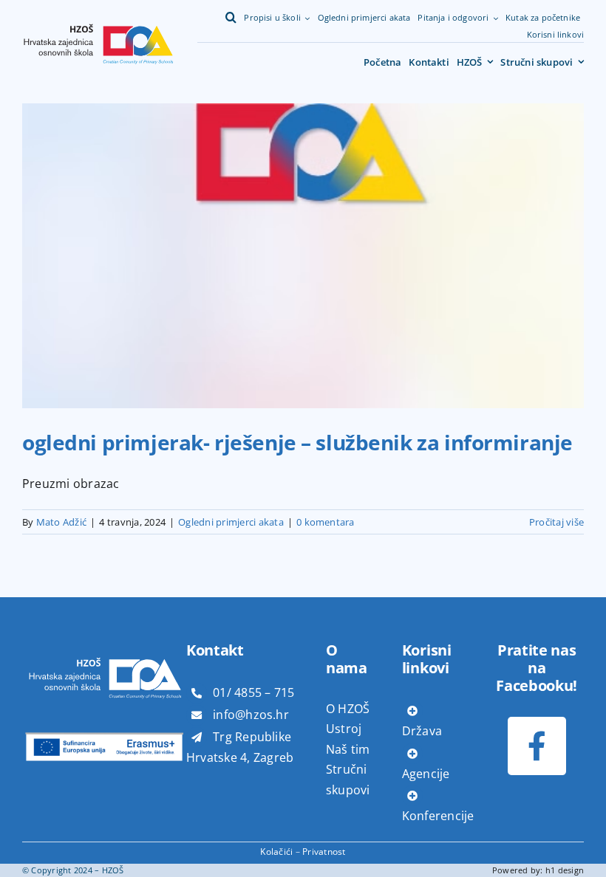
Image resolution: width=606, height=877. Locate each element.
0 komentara (325, 522)
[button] (230, 17)
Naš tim (348, 749)
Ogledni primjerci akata (231, 522)
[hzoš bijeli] (104, 640)
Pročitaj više (556, 522)
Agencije (426, 774)
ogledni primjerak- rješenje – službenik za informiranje (297, 442)
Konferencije (438, 816)
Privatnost (323, 851)
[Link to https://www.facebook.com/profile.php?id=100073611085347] (537, 746)
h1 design (564, 870)
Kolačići (276, 851)
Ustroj (343, 728)
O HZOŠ (348, 709)
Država (422, 731)
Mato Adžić (61, 522)
